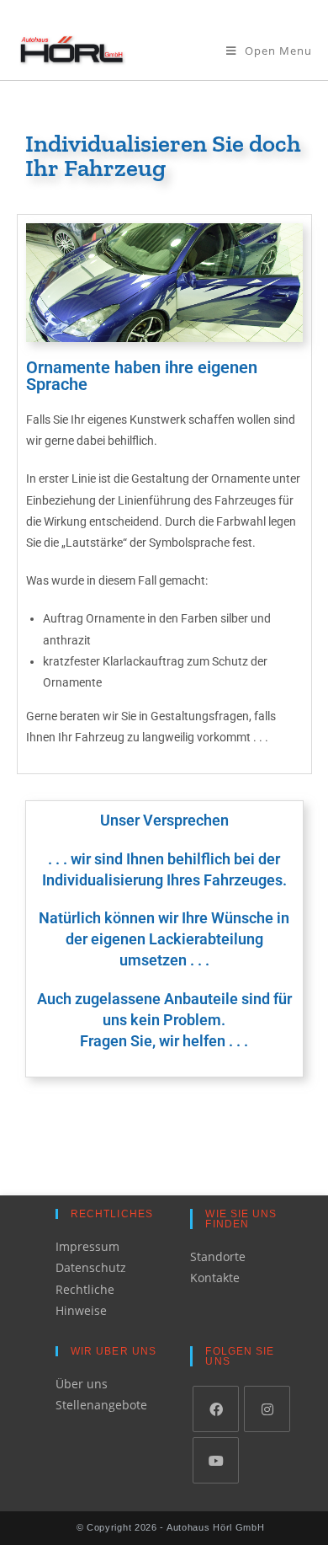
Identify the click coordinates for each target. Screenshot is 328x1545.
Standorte (218, 1256)
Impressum (87, 1246)
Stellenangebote (101, 1405)
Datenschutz (91, 1267)
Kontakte (215, 1278)
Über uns (82, 1384)
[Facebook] (216, 1409)
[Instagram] (267, 1409)
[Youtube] (216, 1460)
